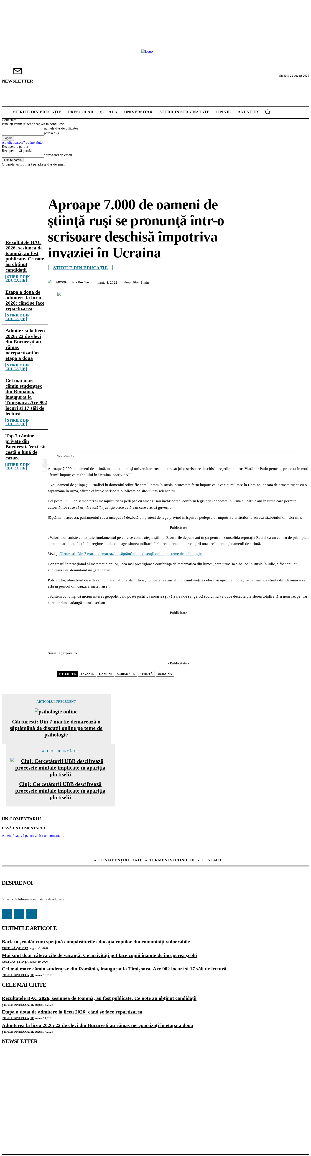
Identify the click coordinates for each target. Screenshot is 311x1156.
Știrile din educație (17, 278)
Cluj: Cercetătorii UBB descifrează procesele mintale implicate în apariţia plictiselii (60, 790)
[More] (301, 281)
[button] (267, 111)
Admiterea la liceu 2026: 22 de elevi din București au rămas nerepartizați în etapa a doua (25, 344)
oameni (105, 674)
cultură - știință (15, 948)
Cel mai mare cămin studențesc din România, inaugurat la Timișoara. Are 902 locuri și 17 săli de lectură (26, 397)
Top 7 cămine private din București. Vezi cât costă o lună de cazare (25, 447)
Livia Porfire (79, 282)
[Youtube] (31, 914)
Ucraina (165, 674)
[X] (235, 281)
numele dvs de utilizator (61, 128)
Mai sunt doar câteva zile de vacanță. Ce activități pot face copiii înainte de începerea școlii (99, 955)
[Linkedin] (284, 281)
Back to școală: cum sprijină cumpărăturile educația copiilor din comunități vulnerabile (96, 941)
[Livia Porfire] (52, 282)
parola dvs (51, 133)
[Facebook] (219, 281)
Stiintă (146, 674)
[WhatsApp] (268, 281)
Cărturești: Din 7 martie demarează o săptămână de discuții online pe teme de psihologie (130, 554)
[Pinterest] (252, 281)
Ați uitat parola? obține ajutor (23, 142)
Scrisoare (126, 674)
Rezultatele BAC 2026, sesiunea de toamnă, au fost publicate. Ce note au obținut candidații (24, 256)
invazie (87, 674)
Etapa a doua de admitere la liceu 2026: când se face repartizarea (24, 300)
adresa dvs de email (58, 155)
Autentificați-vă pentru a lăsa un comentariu (33, 835)
